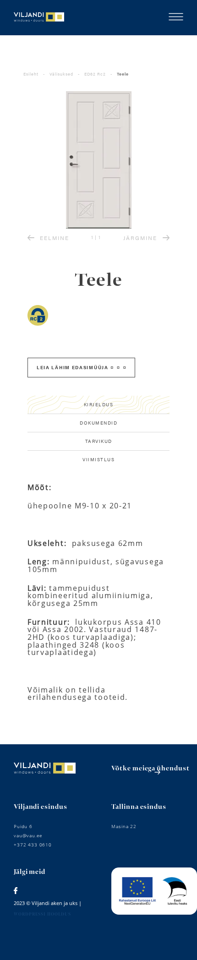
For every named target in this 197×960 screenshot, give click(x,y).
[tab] (98, 405)
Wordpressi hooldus (42, 914)
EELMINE (54, 238)
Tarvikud (98, 441)
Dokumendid (98, 423)
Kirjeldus (99, 404)
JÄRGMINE (140, 238)
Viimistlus (98, 459)
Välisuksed (61, 74)
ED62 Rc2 (95, 74)
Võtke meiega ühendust (150, 768)
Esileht (30, 74)
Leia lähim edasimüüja (73, 367)
